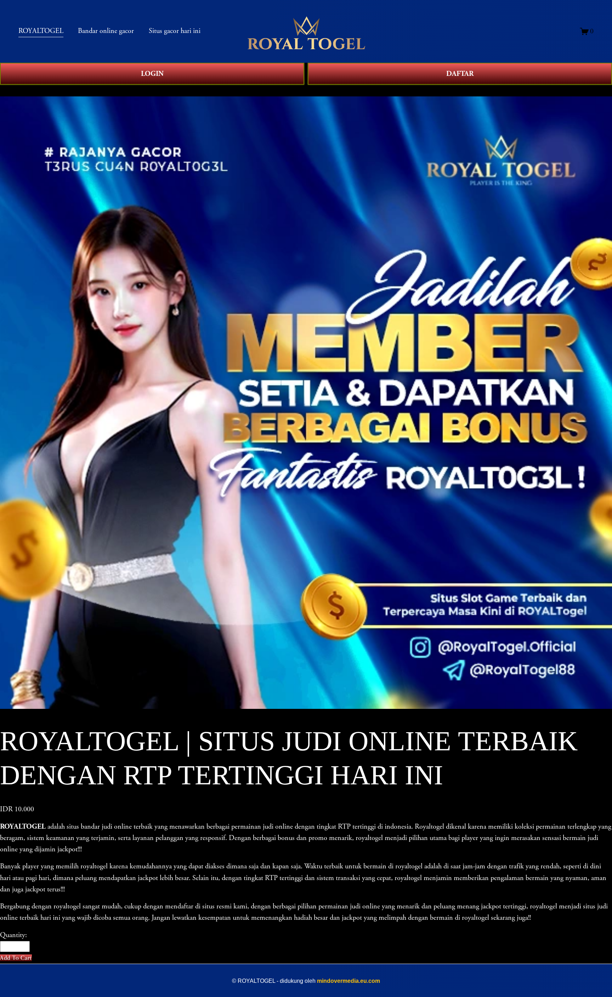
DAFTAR (460, 73)
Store (7, 90)
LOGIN (152, 73)
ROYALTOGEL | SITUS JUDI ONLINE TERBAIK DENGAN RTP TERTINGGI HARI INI (150, 90)
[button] (16, 957)
